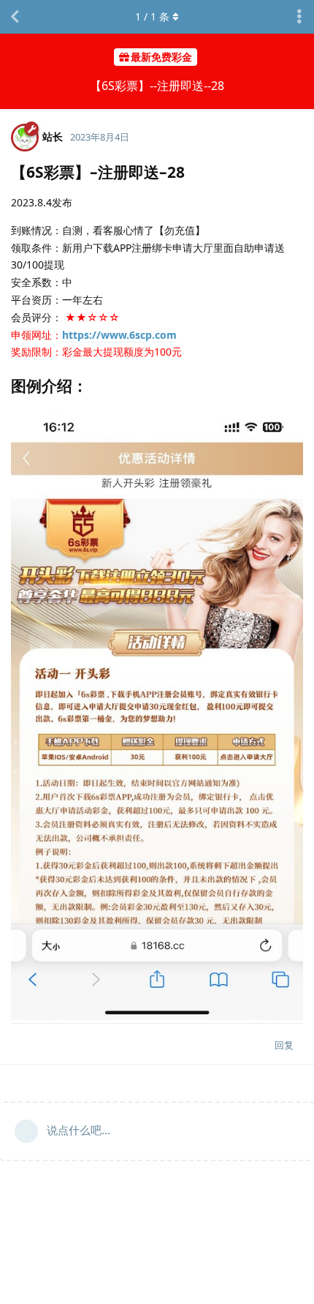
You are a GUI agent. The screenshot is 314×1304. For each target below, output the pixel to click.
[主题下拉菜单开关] (299, 17)
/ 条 (152, 16)
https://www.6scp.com (119, 335)
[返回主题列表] (14, 17)
